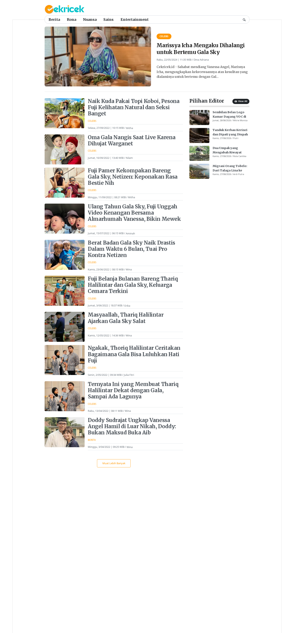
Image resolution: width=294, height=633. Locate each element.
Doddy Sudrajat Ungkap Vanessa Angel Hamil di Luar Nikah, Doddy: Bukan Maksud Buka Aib (132, 426)
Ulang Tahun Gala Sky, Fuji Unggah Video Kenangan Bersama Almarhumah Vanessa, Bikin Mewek (134, 212)
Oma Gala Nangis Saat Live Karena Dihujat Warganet (131, 140)
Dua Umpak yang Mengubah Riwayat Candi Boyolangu (227, 150)
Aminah (130, 233)
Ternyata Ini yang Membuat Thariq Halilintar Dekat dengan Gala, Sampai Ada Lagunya (133, 390)
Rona (71, 19)
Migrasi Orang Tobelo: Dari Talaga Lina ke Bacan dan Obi (230, 168)
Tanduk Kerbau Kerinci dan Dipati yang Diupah (230, 132)
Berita (54, 19)
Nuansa (90, 19)
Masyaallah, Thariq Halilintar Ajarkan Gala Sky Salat (125, 318)
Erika (127, 305)
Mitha (129, 128)
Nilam (129, 158)
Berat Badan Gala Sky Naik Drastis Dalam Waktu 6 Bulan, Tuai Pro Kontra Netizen (131, 249)
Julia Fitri (129, 375)
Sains (108, 19)
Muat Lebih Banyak (113, 463)
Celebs (164, 36)
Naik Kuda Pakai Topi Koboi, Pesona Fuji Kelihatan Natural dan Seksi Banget (133, 107)
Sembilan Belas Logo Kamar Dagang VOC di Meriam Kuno (229, 114)
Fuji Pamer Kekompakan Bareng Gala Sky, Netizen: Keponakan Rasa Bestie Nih (133, 176)
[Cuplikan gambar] (199, 117)
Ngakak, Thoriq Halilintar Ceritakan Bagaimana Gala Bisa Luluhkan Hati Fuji (134, 354)
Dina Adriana (201, 59)
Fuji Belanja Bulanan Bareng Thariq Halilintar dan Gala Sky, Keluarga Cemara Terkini (133, 285)
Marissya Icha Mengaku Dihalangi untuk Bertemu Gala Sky (201, 48)
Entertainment (135, 19)
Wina (129, 269)
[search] (244, 19)
